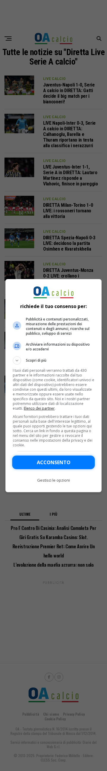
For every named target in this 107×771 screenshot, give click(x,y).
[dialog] (53, 385)
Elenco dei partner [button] (39, 408)
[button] (53, 360)
